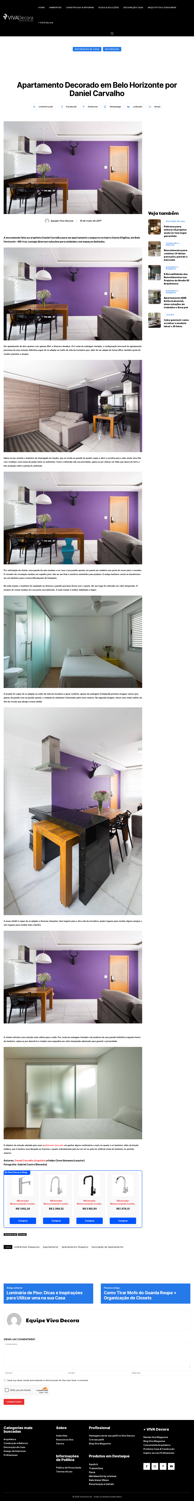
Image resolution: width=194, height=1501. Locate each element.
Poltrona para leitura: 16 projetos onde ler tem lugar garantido (175, 231)
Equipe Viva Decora (62, 220)
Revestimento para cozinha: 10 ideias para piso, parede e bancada (176, 255)
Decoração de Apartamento (107, 1247)
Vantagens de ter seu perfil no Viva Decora (112, 1435)
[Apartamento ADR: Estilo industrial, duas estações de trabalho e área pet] (154, 296)
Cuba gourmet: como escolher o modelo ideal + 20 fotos (176, 323)
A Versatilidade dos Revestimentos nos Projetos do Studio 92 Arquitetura (176, 278)
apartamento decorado (53, 1145)
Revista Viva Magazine (155, 1437)
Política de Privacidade (68, 1467)
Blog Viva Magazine (100, 1443)
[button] (112, 33)
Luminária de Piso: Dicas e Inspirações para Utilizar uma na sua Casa (45, 1295)
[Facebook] (146, 1466)
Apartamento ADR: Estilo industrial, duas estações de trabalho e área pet (176, 302)
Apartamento (50, 1247)
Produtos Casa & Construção (158, 1449)
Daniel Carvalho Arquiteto (30, 1160)
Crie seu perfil (96, 1439)
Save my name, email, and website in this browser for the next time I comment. (48, 1380)
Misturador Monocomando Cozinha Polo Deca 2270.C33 (123, 1203)
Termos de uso (64, 1471)
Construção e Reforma (172, 244)
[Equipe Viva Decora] (47, 221)
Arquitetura (10, 1439)
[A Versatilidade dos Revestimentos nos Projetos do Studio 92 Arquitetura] (154, 272)
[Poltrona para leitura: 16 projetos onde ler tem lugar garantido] (154, 226)
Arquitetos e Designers (172, 268)
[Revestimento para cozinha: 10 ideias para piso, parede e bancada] (154, 248)
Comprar (23, 1220)
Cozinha (170, 315)
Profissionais (11, 1455)
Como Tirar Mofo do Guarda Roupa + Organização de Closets (140, 1295)
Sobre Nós (61, 1435)
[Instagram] (155, 1466)
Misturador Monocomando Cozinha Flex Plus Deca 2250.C (23, 1203)
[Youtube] (171, 1466)
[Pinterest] (163, 1466)
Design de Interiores (15, 1451)
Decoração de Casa (14, 1447)
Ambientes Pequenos (27, 1247)
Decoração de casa (87, 49)
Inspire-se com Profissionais (158, 1452)
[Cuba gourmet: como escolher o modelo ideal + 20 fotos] (154, 320)
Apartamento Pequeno (75, 1247)
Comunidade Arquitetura (157, 1445)
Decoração (112, 49)
